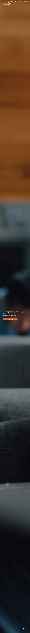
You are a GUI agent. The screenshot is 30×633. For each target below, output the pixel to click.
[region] (15, 316)
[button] (21, 628)
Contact (20, 1)
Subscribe (26, 1)
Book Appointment (13, 1)
